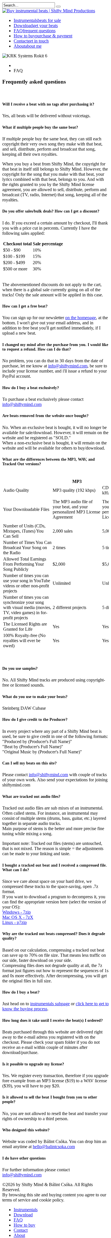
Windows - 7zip (16, 912)
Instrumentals (37, 20)
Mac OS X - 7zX (17, 917)
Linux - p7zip (14, 922)
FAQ (35, 30)
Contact (31, 41)
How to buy (43, 35)
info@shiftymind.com (67, 365)
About (28, 46)
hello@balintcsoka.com (54, 1146)
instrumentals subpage (50, 1003)
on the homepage (80, 317)
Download (36, 25)
